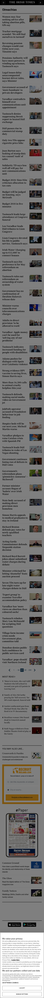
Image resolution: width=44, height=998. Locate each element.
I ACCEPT (22, 988)
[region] (22, 965)
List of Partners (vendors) (10, 982)
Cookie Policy (15, 960)
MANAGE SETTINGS (22, 994)
